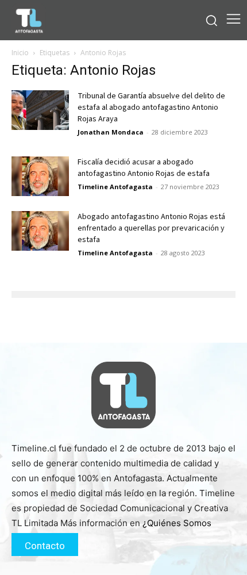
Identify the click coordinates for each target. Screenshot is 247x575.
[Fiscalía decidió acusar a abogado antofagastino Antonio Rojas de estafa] (40, 176)
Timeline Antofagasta (115, 186)
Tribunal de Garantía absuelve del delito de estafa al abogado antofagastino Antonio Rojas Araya (151, 107)
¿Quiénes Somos (176, 523)
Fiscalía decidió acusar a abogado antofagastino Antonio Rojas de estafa (144, 167)
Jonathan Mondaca (111, 132)
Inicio (20, 52)
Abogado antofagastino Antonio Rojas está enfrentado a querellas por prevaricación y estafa (151, 228)
